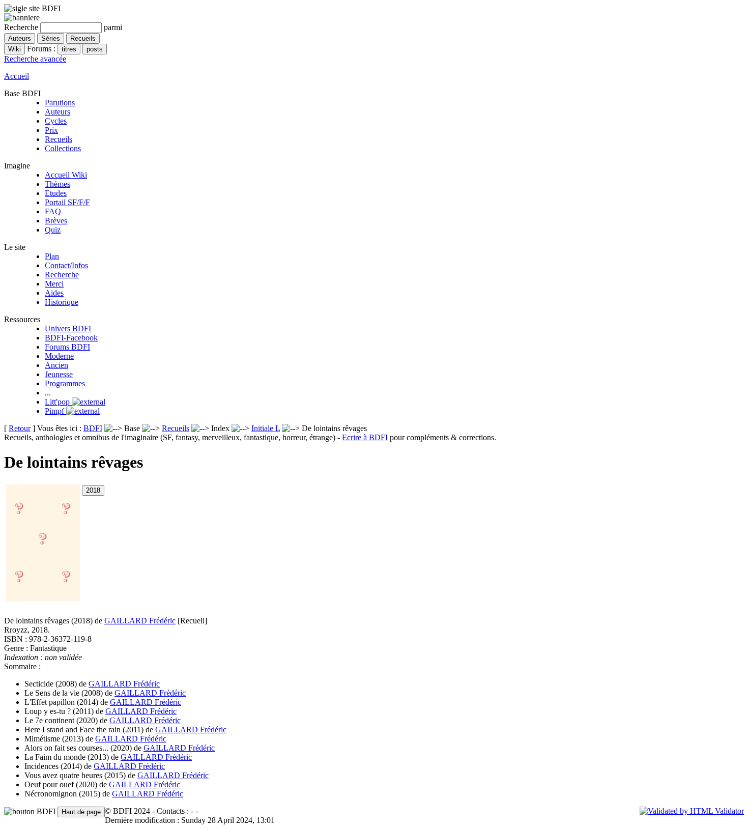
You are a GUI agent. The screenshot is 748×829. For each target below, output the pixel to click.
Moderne (59, 356)
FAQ (53, 211)
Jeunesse (59, 374)
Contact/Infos (66, 265)
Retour (20, 428)
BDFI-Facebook (71, 337)
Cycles (56, 121)
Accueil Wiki (66, 174)
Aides (54, 293)
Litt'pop (58, 401)
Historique (61, 302)
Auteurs (57, 111)
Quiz (53, 229)
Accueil (16, 76)
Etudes (56, 193)
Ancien (56, 365)
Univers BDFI (68, 328)
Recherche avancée (35, 58)
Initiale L (265, 428)
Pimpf (55, 411)
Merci (54, 283)
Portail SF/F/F (67, 202)
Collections (63, 148)
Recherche (62, 274)
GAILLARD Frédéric (140, 620)
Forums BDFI (67, 346)
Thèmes (57, 184)
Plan (52, 256)
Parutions (60, 102)
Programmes (65, 383)
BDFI (92, 428)
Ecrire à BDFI (365, 437)
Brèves (56, 220)
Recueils (58, 139)
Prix (51, 130)
